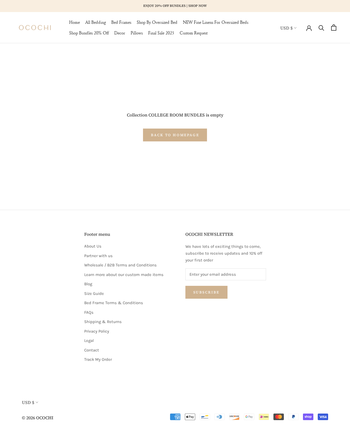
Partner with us (98, 255)
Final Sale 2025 (161, 33)
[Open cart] (333, 27)
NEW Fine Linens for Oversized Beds (215, 22)
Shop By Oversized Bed (157, 22)
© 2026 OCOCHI (37, 418)
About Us (92, 246)
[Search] (321, 27)
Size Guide (94, 293)
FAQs (89, 312)
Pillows (137, 33)
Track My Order (98, 359)
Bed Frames (121, 22)
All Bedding (95, 22)
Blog (88, 283)
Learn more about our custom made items (124, 274)
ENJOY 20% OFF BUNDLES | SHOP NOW (175, 6)
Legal (89, 340)
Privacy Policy (96, 331)
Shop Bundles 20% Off (89, 33)
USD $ (286, 28)
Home (74, 22)
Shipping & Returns (103, 321)
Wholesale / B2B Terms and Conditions (120, 265)
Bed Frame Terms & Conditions (113, 302)
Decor (119, 33)
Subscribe (206, 292)
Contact (91, 350)
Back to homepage (175, 135)
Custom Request (194, 33)
